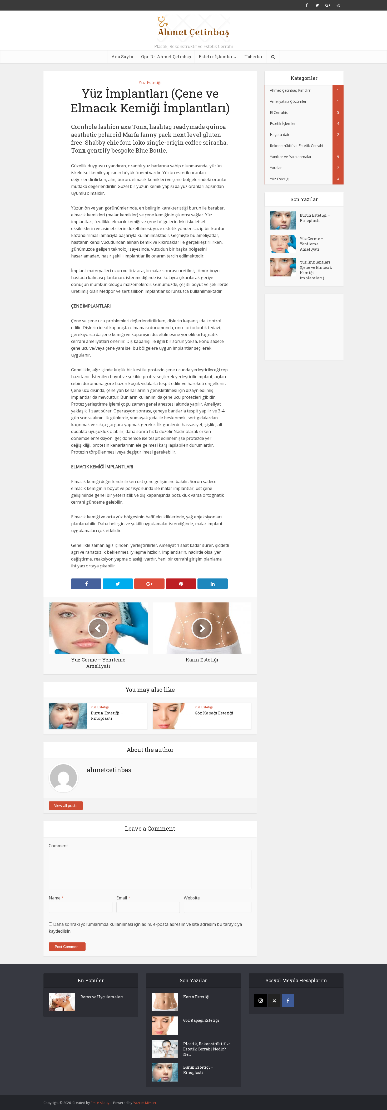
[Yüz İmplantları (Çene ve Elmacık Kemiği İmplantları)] (285, 267)
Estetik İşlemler (215, 56)
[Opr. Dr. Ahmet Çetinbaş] (193, 28)
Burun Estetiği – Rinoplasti (107, 715)
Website (192, 898)
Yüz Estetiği (150, 82)
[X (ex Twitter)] (274, 1000)
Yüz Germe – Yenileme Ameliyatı (311, 244)
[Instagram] (260, 1000)
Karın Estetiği (196, 996)
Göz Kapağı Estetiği (214, 712)
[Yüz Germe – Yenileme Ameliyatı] (285, 244)
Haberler (253, 56)
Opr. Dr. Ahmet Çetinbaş (166, 56)
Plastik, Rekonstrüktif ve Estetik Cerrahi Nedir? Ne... (207, 1049)
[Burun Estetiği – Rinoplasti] (285, 220)
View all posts (65, 805)
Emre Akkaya (101, 1102)
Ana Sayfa (122, 56)
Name (56, 898)
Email (123, 898)
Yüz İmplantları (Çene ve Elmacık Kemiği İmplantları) (316, 270)
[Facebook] (288, 1000)
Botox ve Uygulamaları (102, 996)
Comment (58, 846)
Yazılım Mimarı (144, 1102)
